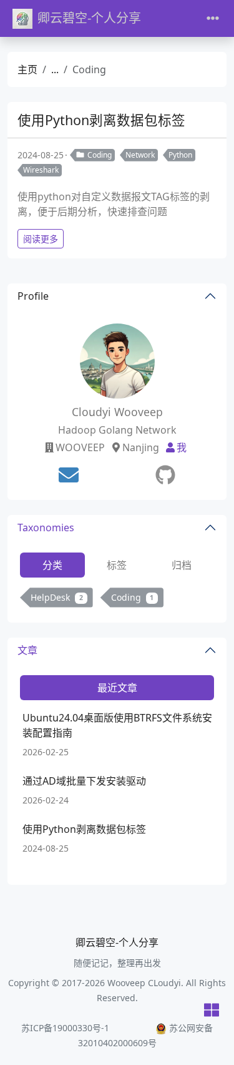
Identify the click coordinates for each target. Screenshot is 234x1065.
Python (180, 155)
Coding (99, 155)
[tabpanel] (117, 600)
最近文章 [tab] (117, 688)
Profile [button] (33, 296)
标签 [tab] (117, 565)
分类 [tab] (52, 565)
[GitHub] (165, 475)
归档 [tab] (182, 565)
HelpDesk (57, 597)
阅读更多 (40, 239)
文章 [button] (27, 650)
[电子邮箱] (68, 475)
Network (140, 155)
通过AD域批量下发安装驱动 (84, 781)
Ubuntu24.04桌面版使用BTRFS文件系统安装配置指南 (117, 725)
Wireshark (41, 170)
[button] (212, 1011)
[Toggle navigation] (213, 18)
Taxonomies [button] (45, 527)
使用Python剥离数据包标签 (101, 120)
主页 (27, 69)
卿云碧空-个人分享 (89, 17)
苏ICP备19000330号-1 (65, 1028)
